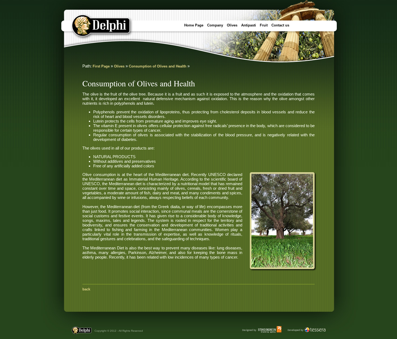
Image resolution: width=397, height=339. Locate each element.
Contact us (280, 25)
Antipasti (248, 25)
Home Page (193, 25)
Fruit (264, 25)
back (86, 289)
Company (215, 25)
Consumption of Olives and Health (157, 66)
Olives (232, 25)
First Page (101, 66)
